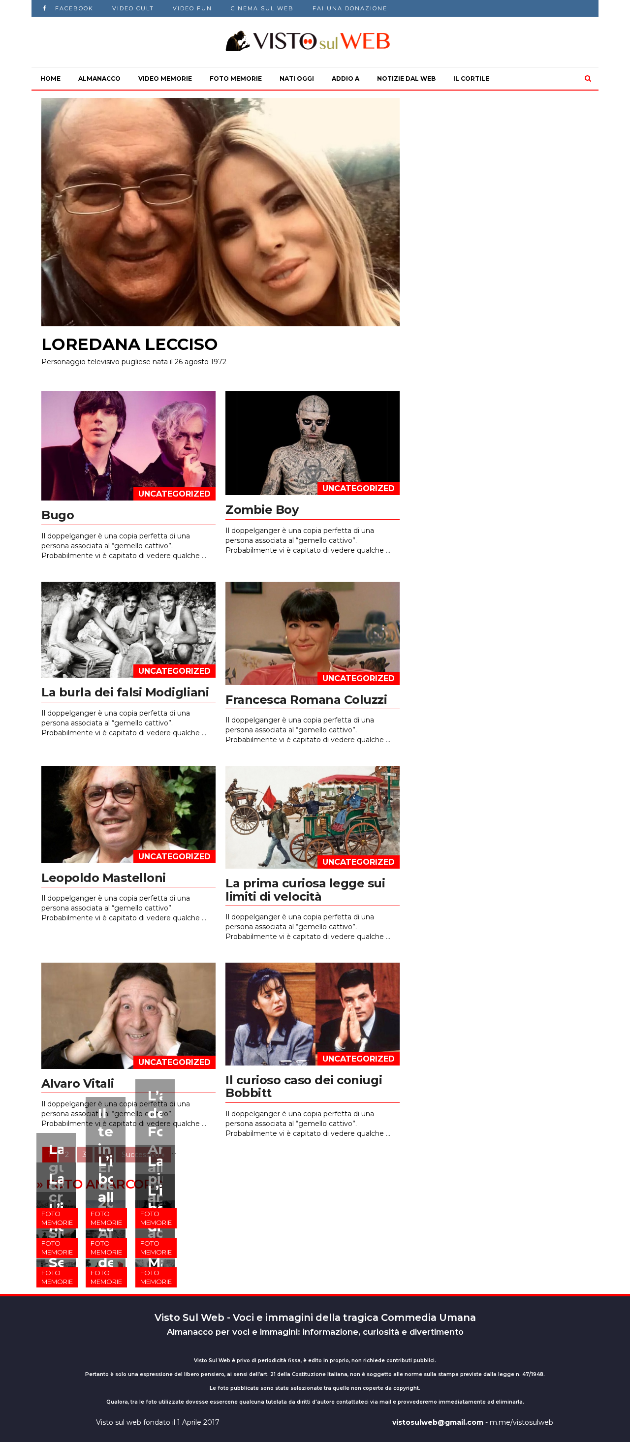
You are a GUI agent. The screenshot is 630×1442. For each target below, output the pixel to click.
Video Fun (192, 8)
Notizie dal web (406, 78)
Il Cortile (471, 78)
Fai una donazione (350, 8)
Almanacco (99, 78)
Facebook (74, 8)
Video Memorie (165, 78)
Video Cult (133, 8)
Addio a (345, 78)
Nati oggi (297, 78)
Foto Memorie (236, 78)
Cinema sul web (262, 8)
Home (50, 78)
